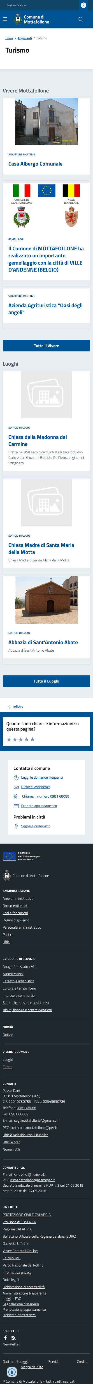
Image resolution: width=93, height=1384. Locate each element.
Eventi (7, 1066)
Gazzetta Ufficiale (16, 1243)
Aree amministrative (18, 898)
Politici (7, 934)
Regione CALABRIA (17, 1229)
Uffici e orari (11, 1142)
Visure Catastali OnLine (20, 1250)
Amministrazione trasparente (24, 1293)
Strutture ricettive (21, 154)
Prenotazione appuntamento (24, 1309)
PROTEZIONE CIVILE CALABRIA (27, 1214)
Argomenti (25, 38)
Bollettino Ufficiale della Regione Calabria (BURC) (39, 1236)
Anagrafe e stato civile (19, 966)
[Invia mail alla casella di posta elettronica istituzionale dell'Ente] (36, 1120)
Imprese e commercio (19, 995)
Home (9, 38)
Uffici (6, 941)
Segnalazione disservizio (21, 1304)
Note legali (11, 1279)
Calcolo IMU (12, 1258)
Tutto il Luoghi (46, 681)
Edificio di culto (19, 428)
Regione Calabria (16, 5)
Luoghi (8, 1059)
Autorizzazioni (13, 973)
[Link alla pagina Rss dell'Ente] (13, 1337)
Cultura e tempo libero (19, 988)
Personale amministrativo (22, 927)
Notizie (8, 1034)
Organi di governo (16, 920)
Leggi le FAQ (12, 1298)
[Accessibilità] (12, 1372)
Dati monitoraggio (16, 1361)
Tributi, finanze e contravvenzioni (27, 1010)
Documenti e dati (15, 905)
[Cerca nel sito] (79, 19)
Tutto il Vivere (46, 346)
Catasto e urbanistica (18, 981)
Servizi (53, 1361)
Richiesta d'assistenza (19, 1314)
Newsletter (11, 1344)
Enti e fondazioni (15, 913)
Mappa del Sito (32, 1367)
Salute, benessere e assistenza (26, 1002)
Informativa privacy (17, 1272)
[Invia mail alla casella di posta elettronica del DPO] (30, 1174)
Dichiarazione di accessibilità (24, 1286)
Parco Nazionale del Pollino (23, 1265)
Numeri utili (11, 1149)
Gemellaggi (15, 239)
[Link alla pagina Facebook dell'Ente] (5, 1337)
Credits (82, 1361)
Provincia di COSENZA (19, 1222)
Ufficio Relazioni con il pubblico (25, 1134)
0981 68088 (26, 1107)
